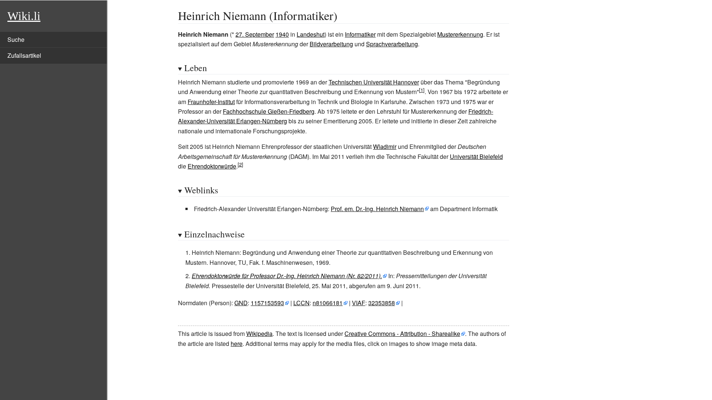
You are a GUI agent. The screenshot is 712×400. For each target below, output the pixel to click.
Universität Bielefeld (476, 156)
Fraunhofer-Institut (211, 101)
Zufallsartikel (24, 55)
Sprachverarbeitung (392, 44)
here (237, 343)
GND (241, 303)
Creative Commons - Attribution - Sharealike (402, 333)
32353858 (381, 303)
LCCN (301, 303)
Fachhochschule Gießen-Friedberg (268, 111)
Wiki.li (23, 16)
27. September (254, 34)
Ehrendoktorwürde (212, 166)
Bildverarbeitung (331, 44)
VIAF (358, 303)
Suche (15, 39)
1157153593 (267, 303)
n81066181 (328, 303)
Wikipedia (259, 333)
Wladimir (384, 146)
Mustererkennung (460, 34)
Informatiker (360, 34)
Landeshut (310, 34)
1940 (282, 34)
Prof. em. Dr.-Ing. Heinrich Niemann (377, 208)
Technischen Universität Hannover (374, 82)
